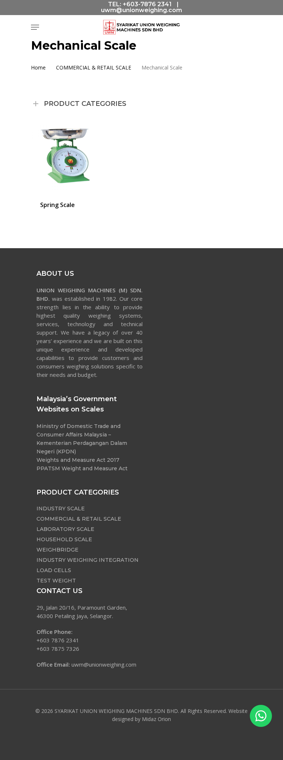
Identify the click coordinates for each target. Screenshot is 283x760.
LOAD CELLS (53, 570)
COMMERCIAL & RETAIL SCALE (93, 67)
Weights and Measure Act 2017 (77, 460)
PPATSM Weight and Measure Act (81, 468)
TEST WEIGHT (56, 580)
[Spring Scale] (66, 156)
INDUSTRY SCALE (60, 508)
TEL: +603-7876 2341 (140, 4)
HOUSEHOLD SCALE (64, 539)
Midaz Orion (156, 719)
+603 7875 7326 (57, 648)
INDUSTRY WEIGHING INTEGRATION (87, 560)
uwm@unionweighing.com (141, 10)
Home (38, 67)
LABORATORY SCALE (65, 529)
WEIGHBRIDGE (57, 549)
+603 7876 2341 (57, 640)
